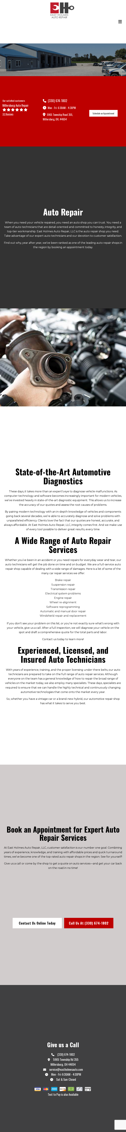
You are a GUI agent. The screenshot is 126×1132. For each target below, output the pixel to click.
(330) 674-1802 (57, 101)
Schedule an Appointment (103, 113)
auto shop (80, 222)
